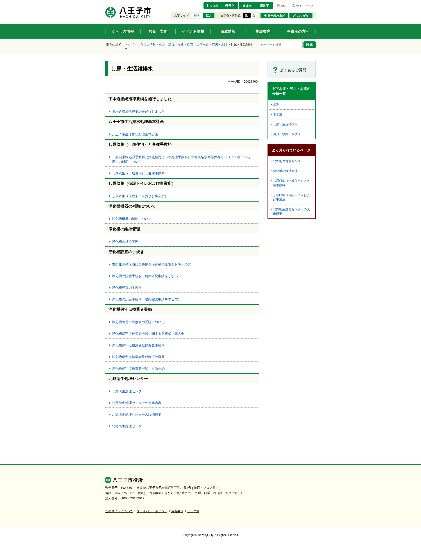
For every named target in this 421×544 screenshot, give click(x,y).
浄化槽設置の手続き (127, 287)
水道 (276, 104)
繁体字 (264, 5)
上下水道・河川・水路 (211, 44)
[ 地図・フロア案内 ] (206, 488)
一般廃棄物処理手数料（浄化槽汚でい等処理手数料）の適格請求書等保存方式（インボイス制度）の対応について (181, 159)
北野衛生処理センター (128, 391)
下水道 (277, 114)
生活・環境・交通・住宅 (176, 44)
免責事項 (177, 511)
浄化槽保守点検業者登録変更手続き (138, 345)
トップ (129, 44)
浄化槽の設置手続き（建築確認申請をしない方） (148, 276)
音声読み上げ (276, 16)
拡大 (209, 16)
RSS (283, 6)
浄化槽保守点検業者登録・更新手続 (138, 368)
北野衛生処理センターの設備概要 (136, 414)
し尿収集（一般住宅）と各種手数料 (138, 173)
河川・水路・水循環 (287, 134)
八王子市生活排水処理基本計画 (135, 134)
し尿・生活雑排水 (285, 124)
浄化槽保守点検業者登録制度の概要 (138, 356)
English (212, 5)
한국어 (230, 5)
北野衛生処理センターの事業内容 (136, 402)
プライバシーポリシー (152, 511)
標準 (197, 16)
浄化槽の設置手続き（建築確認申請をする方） (146, 299)
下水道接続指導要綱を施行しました (138, 111)
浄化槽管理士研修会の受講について (138, 322)
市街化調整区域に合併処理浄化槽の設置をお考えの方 (151, 264)
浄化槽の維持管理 (125, 241)
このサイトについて (119, 511)
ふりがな (303, 16)
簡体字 (247, 6)
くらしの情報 (146, 44)
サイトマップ (304, 6)
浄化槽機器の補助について (132, 218)
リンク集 (193, 511)
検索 (309, 44)
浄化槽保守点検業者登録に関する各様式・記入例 (148, 333)
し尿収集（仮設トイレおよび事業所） (140, 196)
